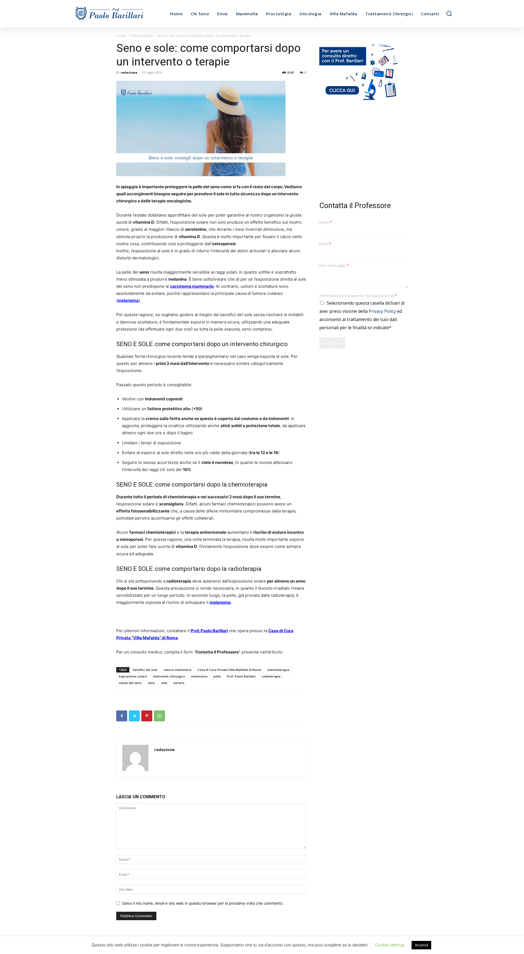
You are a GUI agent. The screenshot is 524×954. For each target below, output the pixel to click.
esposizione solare (133, 676)
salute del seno (130, 683)
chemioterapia (278, 670)
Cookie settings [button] (390, 944)
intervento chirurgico (169, 676)
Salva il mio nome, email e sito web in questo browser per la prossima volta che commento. (203, 903)
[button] (449, 13)
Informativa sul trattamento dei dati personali (358, 295)
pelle (217, 676)
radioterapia (271, 676)
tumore (178, 683)
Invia (332, 342)
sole (164, 683)
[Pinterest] (146, 715)
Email (325, 244)
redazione (129, 72)
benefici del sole (145, 670)
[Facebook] (121, 715)
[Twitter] (134, 715)
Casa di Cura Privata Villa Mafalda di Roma (229, 670)
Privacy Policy (382, 311)
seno (151, 683)
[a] (119, 13)
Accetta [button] (421, 945)
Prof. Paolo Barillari (241, 676)
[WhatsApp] (159, 715)
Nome (325, 222)
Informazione (141, 35)
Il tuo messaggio (334, 265)
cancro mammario (177, 670)
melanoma (199, 676)
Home (121, 35)
